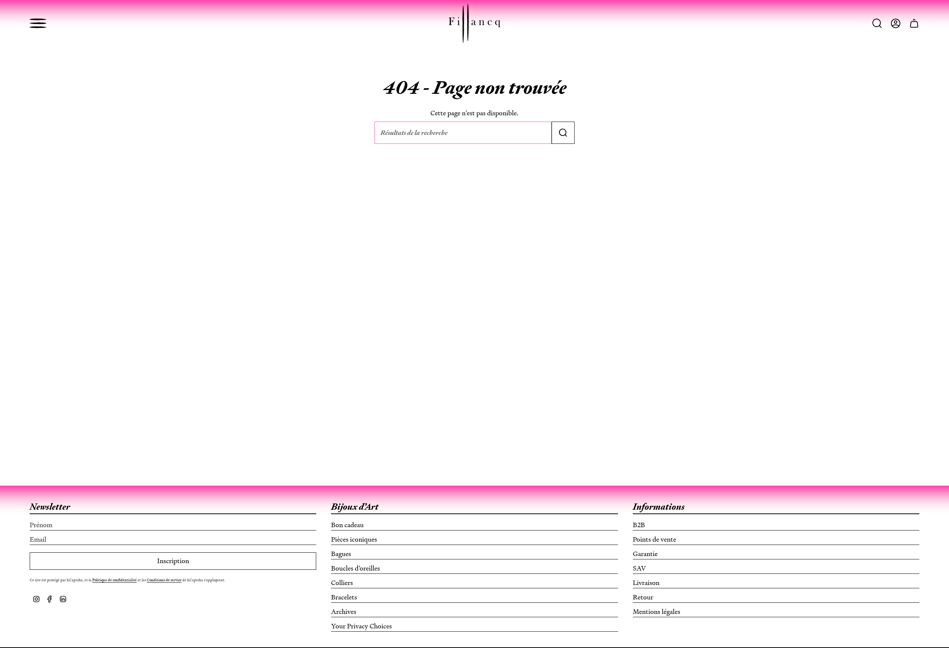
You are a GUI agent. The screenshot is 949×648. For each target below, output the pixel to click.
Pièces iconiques (354, 539)
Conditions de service (164, 580)
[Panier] (914, 23)
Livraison (646, 583)
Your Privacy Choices (361, 626)
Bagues (341, 554)
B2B (639, 525)
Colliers (342, 583)
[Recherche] (563, 133)
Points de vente (654, 539)
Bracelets (344, 597)
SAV (639, 568)
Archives (343, 611)
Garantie (645, 554)
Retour (643, 597)
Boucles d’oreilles (355, 568)
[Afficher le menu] (38, 23)
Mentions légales (656, 611)
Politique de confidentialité (114, 580)
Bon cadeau (347, 525)
